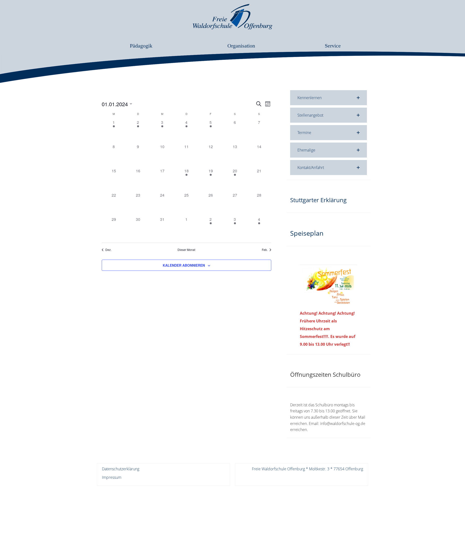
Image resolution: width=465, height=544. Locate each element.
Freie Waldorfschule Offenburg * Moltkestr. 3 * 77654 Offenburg (307, 469)
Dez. (108, 250)
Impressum (111, 477)
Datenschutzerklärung (120, 469)
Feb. (265, 250)
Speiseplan (307, 233)
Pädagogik (141, 46)
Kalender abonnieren (184, 265)
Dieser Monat (186, 250)
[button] (328, 97)
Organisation (241, 46)
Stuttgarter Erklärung (318, 200)
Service (333, 46)
